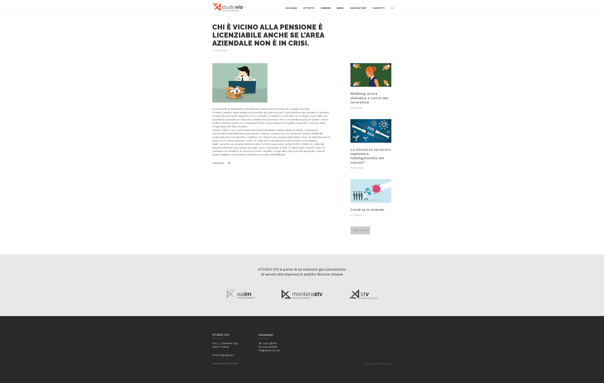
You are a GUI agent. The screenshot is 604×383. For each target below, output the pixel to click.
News (340, 8)
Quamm (388, 364)
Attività (308, 8)
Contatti (379, 8)
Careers (326, 8)
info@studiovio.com (269, 350)
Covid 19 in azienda (367, 210)
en (392, 8)
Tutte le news (360, 230)
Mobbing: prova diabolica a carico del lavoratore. (369, 98)
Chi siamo (291, 8)
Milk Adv (379, 364)
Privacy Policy (218, 363)
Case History (358, 8)
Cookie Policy (233, 363)
